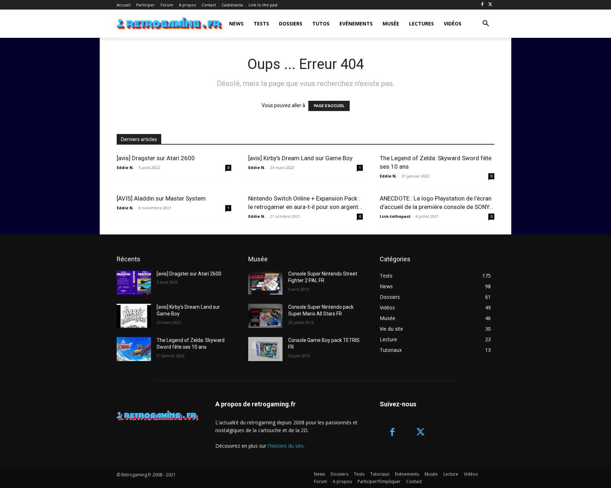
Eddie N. (125, 167)
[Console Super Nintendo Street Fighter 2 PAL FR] (265, 283)
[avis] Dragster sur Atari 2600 (156, 158)
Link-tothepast (395, 216)
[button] (485, 23)
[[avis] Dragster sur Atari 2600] (134, 283)
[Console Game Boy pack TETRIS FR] (265, 349)
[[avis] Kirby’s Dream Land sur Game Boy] (134, 316)
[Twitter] (490, 5)
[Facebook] (482, 5)
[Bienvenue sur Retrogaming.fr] (158, 23)
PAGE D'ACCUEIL (329, 106)
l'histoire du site (285, 445)
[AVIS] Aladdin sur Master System (161, 198)
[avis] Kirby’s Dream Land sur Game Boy (300, 158)
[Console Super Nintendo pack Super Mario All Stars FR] (265, 316)
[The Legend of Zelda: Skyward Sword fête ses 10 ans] (134, 349)
